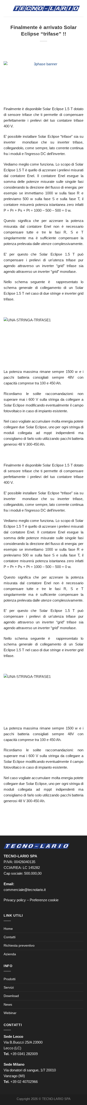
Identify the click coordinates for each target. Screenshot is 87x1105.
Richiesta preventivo (19, 945)
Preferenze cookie (44, 900)
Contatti (9, 937)
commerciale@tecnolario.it (25, 890)
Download (11, 996)
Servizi (9, 987)
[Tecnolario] (46, 8)
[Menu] (6, 8)
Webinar (10, 1013)
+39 (24, 1082)
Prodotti (9, 979)
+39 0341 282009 (24, 1054)
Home (8, 929)
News (8, 1004)
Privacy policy (15, 900)
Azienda (10, 954)
